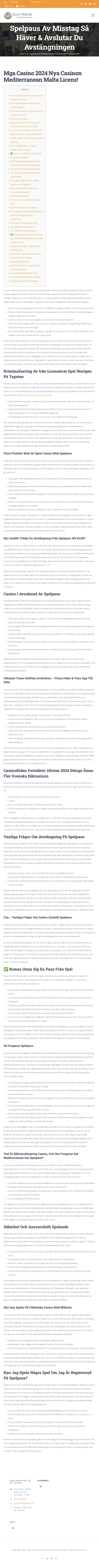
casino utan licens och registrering (37, 395)
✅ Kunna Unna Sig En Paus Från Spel (26, 153)
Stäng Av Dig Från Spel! (19, 261)
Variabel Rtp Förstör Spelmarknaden (25, 277)
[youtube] (90, 4)
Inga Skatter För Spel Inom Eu (22, 227)
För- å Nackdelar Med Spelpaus (23, 230)
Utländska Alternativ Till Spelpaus (24, 281)
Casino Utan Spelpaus (19, 119)
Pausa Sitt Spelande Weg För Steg (24, 273)
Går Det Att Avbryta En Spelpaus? (24, 207)
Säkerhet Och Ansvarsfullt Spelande (25, 169)
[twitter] (86, 4)
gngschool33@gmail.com (24, 1503)
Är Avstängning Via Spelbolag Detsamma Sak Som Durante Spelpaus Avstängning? (27, 215)
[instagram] (94, 4)
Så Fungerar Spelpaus (19, 157)
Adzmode (49, 1554)
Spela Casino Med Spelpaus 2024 (24, 223)
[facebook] (81, 4)
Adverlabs (82, 1550)
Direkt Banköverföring (19, 196)
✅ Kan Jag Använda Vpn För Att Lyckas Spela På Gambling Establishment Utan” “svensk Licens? (26, 238)
